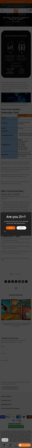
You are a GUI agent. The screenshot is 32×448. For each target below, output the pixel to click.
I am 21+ (10, 228)
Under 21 (21, 228)
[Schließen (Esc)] (5, 231)
